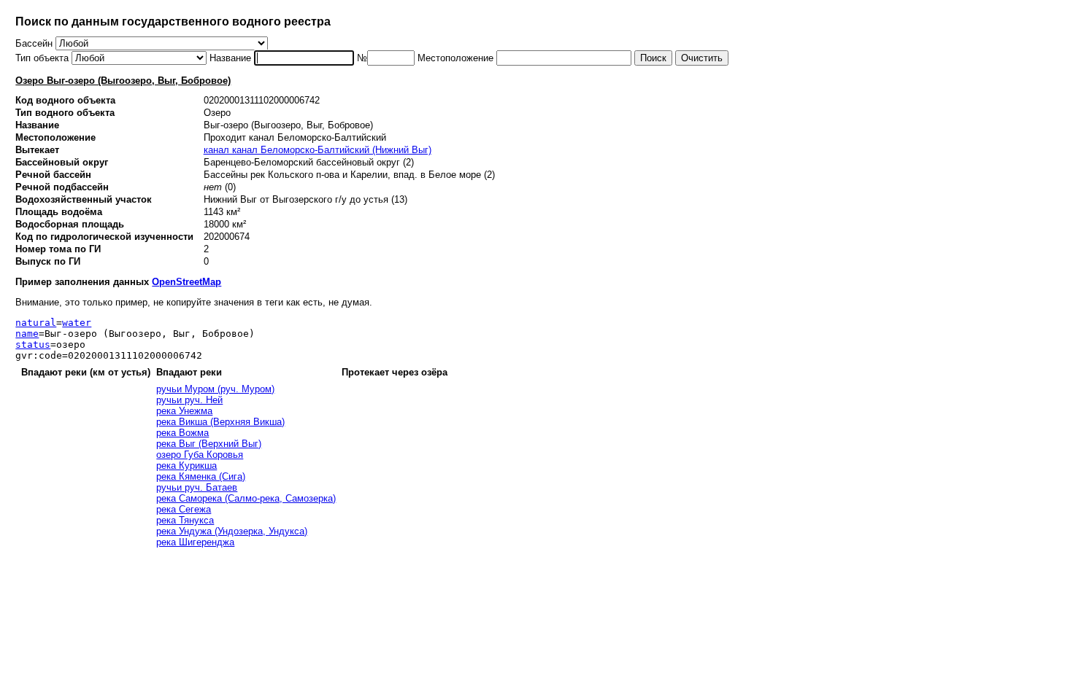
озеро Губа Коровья (199, 454)
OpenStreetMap (186, 281)
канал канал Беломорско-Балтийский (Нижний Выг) (317, 149)
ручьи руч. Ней (189, 399)
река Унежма (184, 410)
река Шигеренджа (195, 542)
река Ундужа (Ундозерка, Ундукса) (231, 531)
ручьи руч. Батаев (196, 487)
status (32, 344)
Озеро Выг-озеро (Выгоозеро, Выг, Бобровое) (123, 80)
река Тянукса (185, 520)
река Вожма (182, 432)
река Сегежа (183, 509)
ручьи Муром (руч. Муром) (215, 388)
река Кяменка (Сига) (200, 476)
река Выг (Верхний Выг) (208, 443)
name (27, 333)
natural (35, 322)
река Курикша (186, 465)
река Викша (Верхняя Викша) (220, 421)
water (76, 322)
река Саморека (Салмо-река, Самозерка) (246, 498)
